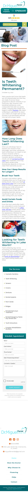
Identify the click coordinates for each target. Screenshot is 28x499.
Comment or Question (9, 363)
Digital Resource (17, 488)
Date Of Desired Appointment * (11, 357)
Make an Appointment (10, 24)
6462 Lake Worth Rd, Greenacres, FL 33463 (14, 447)
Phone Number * (8, 352)
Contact (14, 482)
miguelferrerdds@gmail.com (15, 451)
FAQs (14, 477)
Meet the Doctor (14, 463)
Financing (14, 472)
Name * (6, 340)
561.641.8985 (15, 444)
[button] (24, 24)
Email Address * (8, 346)
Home (14, 458)
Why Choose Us (14, 468)
